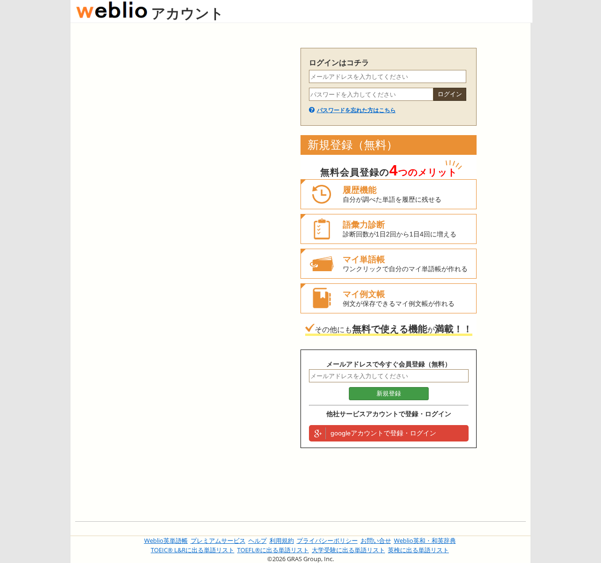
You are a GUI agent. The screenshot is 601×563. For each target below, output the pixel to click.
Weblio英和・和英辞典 (425, 540)
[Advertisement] (183, 188)
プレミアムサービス (218, 540)
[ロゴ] (111, 13)
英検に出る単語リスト (418, 550)
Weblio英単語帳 (166, 540)
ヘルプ (257, 540)
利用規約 (282, 540)
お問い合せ (376, 540)
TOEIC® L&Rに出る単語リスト (192, 550)
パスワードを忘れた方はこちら (356, 110)
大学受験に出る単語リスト (348, 550)
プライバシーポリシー (327, 540)
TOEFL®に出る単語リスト (273, 550)
